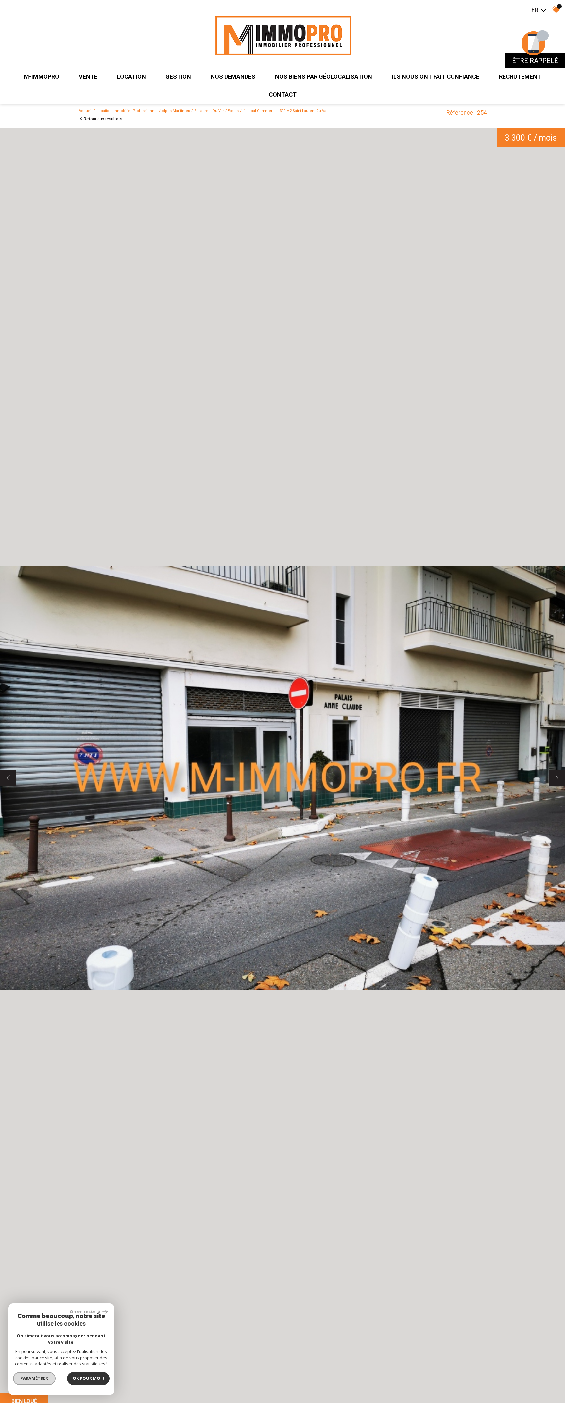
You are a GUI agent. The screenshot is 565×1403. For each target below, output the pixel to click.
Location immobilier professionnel (127, 111)
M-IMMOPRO (41, 76)
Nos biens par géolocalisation (323, 76)
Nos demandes (233, 76)
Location (131, 76)
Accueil (85, 111)
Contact (283, 94)
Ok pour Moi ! (88, 1378)
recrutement (520, 76)
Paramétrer (34, 1378)
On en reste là (85, 1311)
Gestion (178, 76)
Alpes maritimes (176, 111)
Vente (88, 76)
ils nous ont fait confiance (435, 76)
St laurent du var (209, 111)
